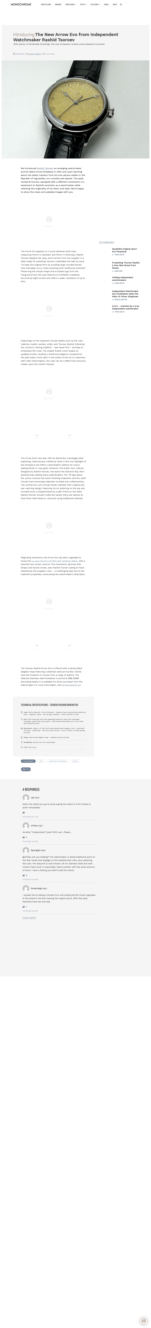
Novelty (75, 761)
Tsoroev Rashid (28, 761)
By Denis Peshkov (34, 54)
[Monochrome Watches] (21, 4)
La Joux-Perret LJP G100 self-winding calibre (55, 561)
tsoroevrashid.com (71, 685)
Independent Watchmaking (57, 761)
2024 (41, 761)
